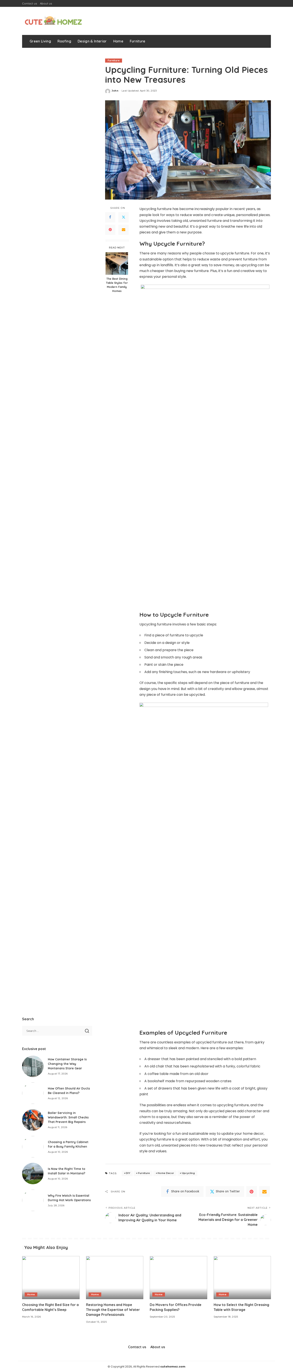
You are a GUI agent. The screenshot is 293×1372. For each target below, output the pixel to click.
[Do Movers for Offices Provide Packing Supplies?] (178, 1277)
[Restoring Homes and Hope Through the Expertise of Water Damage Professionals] (114, 1277)
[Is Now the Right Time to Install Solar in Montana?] (33, 1173)
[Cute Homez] (53, 21)
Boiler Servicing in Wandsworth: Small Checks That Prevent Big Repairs (68, 1117)
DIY (128, 1173)
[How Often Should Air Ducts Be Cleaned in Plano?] (33, 1093)
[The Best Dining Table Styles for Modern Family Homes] (117, 263)
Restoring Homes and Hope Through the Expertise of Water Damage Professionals (113, 1310)
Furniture (113, 60)
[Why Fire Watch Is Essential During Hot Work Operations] (33, 1200)
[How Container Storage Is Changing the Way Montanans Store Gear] (33, 1066)
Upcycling (188, 1173)
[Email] (123, 230)
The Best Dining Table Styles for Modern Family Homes (117, 285)
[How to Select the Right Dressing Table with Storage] (242, 1277)
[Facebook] (110, 217)
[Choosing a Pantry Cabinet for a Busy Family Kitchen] (33, 1146)
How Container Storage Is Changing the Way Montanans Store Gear (67, 1063)
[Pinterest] (110, 230)
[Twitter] (123, 217)
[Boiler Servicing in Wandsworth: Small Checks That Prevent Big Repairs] (33, 1120)
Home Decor (166, 1173)
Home (31, 1294)
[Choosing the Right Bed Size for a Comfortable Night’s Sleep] (51, 1277)
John (115, 90)
